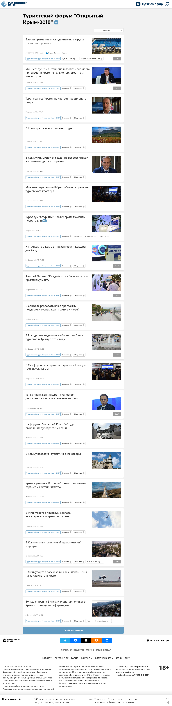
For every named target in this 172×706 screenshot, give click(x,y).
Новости (65, 88)
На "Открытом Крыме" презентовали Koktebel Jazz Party (56, 248)
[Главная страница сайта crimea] (14, 4)
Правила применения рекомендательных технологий (28, 689)
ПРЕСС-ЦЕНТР (62, 658)
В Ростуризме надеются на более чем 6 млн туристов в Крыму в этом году (54, 337)
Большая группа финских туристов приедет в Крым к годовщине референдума (56, 603)
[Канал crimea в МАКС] (107, 640)
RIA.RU (119, 658)
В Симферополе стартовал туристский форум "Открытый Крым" (56, 367)
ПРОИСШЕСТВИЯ (94, 650)
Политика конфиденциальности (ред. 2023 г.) (24, 686)
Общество (78, 88)
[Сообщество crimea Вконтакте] (75, 640)
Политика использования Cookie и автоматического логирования (28, 682)
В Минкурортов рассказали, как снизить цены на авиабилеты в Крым (56, 574)
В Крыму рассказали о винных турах (50, 128)
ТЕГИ (127, 658)
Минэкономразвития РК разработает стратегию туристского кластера (57, 189)
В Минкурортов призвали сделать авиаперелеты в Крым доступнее (48, 514)
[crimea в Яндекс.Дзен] (86, 640)
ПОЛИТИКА (66, 650)
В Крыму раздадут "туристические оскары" (54, 454)
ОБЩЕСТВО (78, 650)
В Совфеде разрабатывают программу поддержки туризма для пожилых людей (53, 307)
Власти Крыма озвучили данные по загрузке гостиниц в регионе (55, 41)
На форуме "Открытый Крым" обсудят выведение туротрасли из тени (51, 426)
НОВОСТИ (47, 658)
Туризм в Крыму (68, 59)
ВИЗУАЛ (107, 650)
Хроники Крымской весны (97, 621)
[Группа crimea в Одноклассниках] (96, 640)
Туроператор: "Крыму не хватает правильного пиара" (56, 100)
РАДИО (74, 658)
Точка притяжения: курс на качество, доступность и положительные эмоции (52, 396)
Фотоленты (89, 236)
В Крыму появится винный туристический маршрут (54, 544)
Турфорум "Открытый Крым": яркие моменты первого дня (55, 218)
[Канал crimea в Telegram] (65, 640)
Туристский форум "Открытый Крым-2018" (43, 59)
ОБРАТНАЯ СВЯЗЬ (104, 658)
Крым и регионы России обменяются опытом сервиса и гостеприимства (56, 485)
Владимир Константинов (90, 59)
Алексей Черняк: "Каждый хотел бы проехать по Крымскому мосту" (57, 278)
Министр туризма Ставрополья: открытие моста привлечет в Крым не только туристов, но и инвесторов (58, 72)
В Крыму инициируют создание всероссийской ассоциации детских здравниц (57, 159)
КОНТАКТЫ (86, 658)
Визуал (77, 236)
